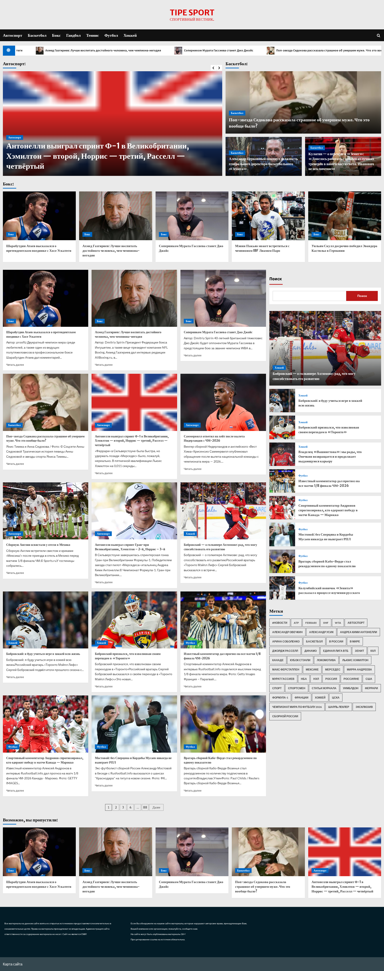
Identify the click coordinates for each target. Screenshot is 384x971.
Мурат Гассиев (283, 679)
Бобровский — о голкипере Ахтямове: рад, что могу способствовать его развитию (220, 547)
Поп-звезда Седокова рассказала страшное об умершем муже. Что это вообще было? (252, 50)
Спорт (277, 688)
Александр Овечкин (287, 632)
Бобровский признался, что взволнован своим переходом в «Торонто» (128, 656)
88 (145, 807)
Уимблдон (350, 688)
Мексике (312, 669)
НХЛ (316, 679)
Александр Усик (321, 632)
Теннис (92, 35)
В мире (355, 641)
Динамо (310, 650)
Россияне (351, 679)
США (369, 679)
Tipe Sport (192, 13)
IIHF (325, 622)
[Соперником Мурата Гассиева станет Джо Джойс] (192, 215)
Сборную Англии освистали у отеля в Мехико (38, 545)
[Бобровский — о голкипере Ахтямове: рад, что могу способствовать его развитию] (223, 511)
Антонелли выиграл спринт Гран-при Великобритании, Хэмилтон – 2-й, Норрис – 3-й (130, 547)
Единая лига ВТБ (335, 650)
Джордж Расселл (285, 650)
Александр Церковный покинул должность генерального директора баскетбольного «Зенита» (263, 163)
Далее (156, 807)
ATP (296, 622)
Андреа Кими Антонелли (358, 632)
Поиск (275, 279)
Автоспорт (12, 35)
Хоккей (130, 35)
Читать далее (15, 364)
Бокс (56, 35)
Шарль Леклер (338, 707)
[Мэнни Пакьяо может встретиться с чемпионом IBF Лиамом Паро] (268, 215)
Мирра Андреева (359, 669)
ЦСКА (336, 697)
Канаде (278, 660)
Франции (301, 697)
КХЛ (373, 650)
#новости (279, 622)
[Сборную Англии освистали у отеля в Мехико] (45, 511)
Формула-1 (280, 697)
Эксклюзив (364, 707)
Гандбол (73, 35)
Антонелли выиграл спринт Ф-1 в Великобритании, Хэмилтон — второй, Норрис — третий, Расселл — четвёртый (132, 440)
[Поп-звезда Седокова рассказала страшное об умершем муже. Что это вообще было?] (45, 402)
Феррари (371, 688)
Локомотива (326, 660)
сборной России (285, 716)
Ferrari (311, 622)
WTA (338, 622)
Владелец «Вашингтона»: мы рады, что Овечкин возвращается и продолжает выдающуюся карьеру (330, 456)
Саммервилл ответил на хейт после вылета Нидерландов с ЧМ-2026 (214, 438)
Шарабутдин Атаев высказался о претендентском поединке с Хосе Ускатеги (41, 334)
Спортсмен (296, 688)
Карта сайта (12, 964)
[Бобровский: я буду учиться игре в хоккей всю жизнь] (45, 620)
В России (336, 641)
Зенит (359, 650)
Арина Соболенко (286, 641)
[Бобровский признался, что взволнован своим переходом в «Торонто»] (134, 620)
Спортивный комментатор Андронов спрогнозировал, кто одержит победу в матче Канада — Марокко (44, 760)
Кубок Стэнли (300, 660)
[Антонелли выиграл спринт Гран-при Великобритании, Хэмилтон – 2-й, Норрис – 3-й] (134, 511)
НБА (304, 679)
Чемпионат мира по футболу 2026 (297, 707)
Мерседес (332, 669)
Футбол (111, 35)
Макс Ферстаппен (285, 669)
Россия (331, 679)
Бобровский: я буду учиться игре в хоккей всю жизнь (43, 654)
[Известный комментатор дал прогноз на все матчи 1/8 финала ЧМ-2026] (223, 620)
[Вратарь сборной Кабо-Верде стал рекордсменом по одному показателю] (223, 724)
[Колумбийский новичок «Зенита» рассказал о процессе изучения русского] (282, 588)
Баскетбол (37, 35)
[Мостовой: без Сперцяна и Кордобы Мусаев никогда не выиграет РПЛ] (134, 724)
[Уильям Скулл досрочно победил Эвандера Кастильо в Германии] (344, 215)
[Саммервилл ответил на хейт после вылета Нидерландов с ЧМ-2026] (223, 402)
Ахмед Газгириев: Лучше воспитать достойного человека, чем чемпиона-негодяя (111, 250)
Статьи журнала (324, 688)
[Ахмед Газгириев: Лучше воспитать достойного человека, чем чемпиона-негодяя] (115, 215)
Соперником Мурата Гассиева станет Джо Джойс (134, 50)
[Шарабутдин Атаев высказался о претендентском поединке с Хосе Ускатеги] (39, 215)
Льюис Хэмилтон (355, 660)
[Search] (378, 35)
